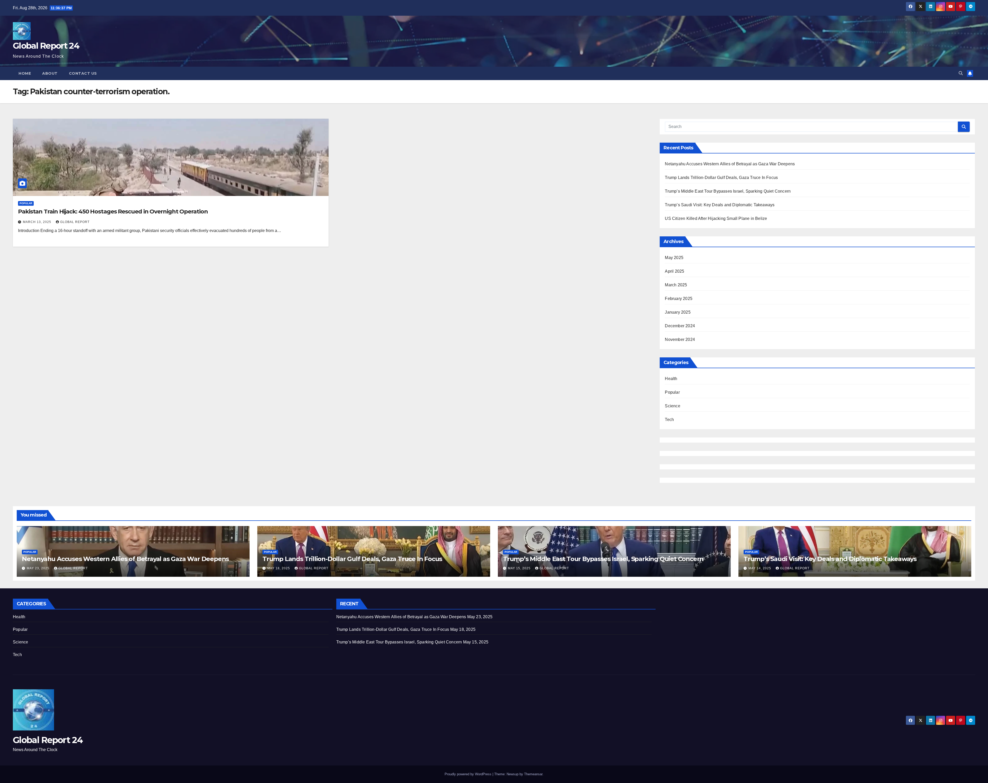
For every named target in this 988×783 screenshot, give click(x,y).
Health (671, 378)
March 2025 (676, 285)
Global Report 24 (46, 45)
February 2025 (678, 298)
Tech (669, 419)
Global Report (75, 222)
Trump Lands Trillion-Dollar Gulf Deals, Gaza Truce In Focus (721, 177)
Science (672, 406)
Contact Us (83, 73)
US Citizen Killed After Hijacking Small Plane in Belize (716, 218)
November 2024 (680, 339)
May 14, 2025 (760, 568)
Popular (26, 203)
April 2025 (674, 271)
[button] (961, 73)
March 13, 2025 (37, 222)
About (50, 73)
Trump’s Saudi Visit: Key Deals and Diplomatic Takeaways (719, 205)
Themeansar (533, 774)
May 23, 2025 (38, 568)
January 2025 (677, 312)
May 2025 (674, 257)
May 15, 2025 (520, 568)
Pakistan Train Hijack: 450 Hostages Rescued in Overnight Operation (113, 211)
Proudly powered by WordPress (468, 774)
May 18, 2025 (279, 568)
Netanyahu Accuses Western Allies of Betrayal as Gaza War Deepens (730, 164)
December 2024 (680, 326)
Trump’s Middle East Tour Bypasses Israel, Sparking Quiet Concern (728, 191)
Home (25, 73)
